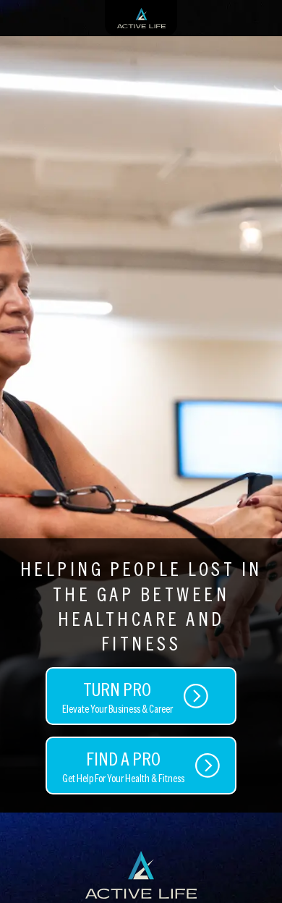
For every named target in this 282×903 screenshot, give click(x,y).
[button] (257, 870)
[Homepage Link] (141, 875)
